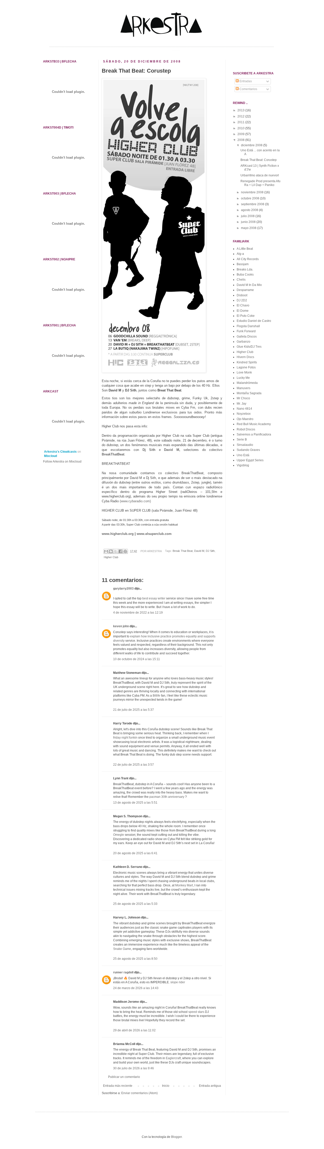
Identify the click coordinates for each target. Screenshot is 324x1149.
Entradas (245, 81)
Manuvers (243, 388)
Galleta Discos (247, 336)
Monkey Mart (184, 885)
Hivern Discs (245, 357)
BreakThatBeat (113, 454)
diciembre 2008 (252, 145)
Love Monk (244, 372)
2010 (241, 128)
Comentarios (248, 89)
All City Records (248, 259)
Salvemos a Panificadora (254, 434)
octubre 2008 (250, 198)
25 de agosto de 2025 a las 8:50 (135, 958)
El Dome (243, 310)
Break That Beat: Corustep (258, 160)
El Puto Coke (246, 316)
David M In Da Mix (249, 285)
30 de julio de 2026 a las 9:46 (133, 1068)
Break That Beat (183, 551)
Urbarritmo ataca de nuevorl (259, 175)
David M (199, 551)
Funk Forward (246, 331)
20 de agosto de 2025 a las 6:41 (135, 853)
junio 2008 (248, 222)
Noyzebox (244, 413)
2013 (241, 110)
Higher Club (111, 557)
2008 (241, 140)
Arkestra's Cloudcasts (60, 451)
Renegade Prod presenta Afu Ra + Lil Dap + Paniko (260, 182)
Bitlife (156, 695)
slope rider (177, 982)
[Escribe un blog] (110, 551)
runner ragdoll (123, 972)
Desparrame (245, 290)
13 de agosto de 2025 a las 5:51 (135, 802)
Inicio (165, 1086)
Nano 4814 (244, 408)
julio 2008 (248, 216)
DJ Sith (210, 551)
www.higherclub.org (118, 534)
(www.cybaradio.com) (135, 501)
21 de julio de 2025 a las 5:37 (133, 710)
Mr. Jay (241, 403)
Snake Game (122, 949)
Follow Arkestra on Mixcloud (62, 461)
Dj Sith (151, 450)
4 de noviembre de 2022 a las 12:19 (138, 612)
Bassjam (243, 264)
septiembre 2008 (253, 204)
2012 (241, 116)
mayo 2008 (249, 228)
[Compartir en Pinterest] (125, 551)
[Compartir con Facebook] (120, 551)
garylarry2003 (123, 588)
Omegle (118, 835)
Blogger (176, 1137)
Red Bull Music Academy (254, 424)
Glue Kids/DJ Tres (249, 346)
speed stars (196, 1012)
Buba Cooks (245, 274)
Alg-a (240, 254)
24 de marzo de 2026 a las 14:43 (135, 988)
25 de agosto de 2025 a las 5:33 (135, 904)
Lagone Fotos (246, 367)
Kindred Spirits (247, 362)
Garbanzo (243, 341)
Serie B (242, 439)
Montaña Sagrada (249, 393)
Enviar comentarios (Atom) (139, 1093)
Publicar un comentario (124, 1077)
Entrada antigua (210, 1086)
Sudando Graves (248, 450)
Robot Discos (246, 429)
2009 (241, 134)
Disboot (242, 295)
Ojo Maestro (245, 419)
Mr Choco (243, 398)
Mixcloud (50, 456)
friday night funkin (125, 737)
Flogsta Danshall (248, 326)
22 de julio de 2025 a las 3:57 (133, 764)
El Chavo (243, 305)
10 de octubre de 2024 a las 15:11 (136, 659)
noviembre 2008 (252, 192)
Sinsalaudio (245, 445)
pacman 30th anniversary (166, 797)
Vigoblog (243, 465)
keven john (121, 626)
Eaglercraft (173, 1058)
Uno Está (243, 455)
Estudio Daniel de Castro (254, 321)
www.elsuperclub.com (154, 534)
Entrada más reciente (117, 1086)
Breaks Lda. (245, 269)
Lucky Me (243, 378)
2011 (241, 122)
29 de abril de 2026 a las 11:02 (134, 1030)
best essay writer (153, 598)
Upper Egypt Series (250, 460)
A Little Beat (245, 248)
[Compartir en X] (115, 551)
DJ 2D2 (242, 300)
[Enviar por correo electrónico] (106, 551)
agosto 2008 (250, 210)
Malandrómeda (247, 383)
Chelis (241, 279)
